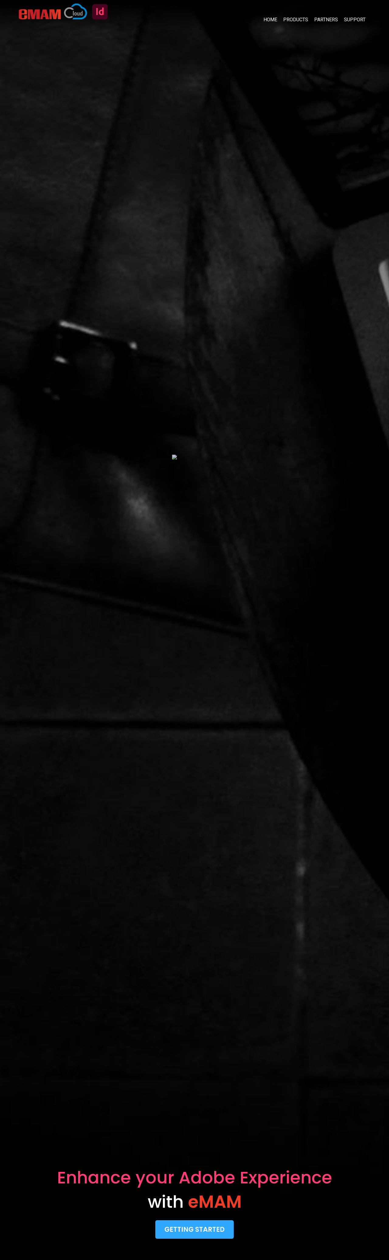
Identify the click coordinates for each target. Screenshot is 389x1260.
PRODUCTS (295, 19)
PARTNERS (326, 19)
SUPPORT (355, 19)
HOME (270, 19)
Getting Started (194, 1229)
